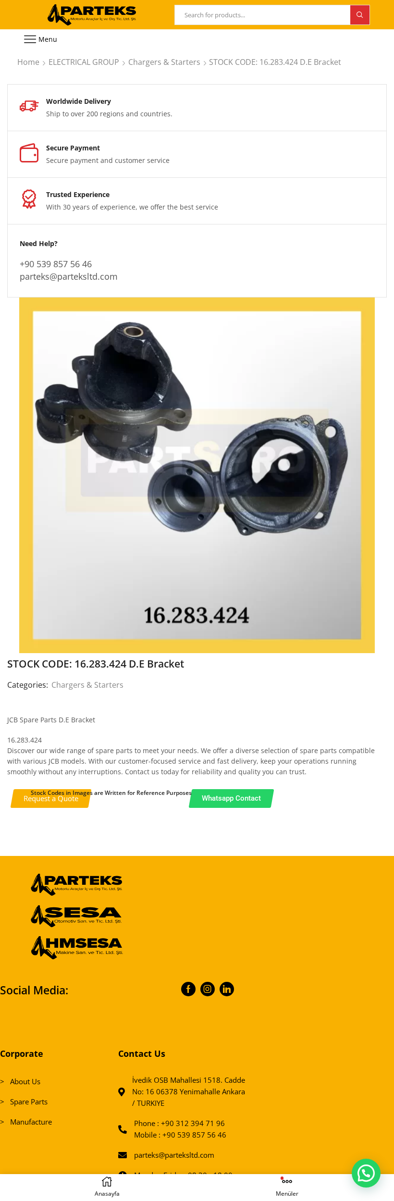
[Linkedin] (227, 989)
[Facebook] (188, 989)
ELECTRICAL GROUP (84, 62)
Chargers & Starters (164, 62)
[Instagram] (207, 989)
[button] (366, 1173)
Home (28, 62)
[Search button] (359, 15)
